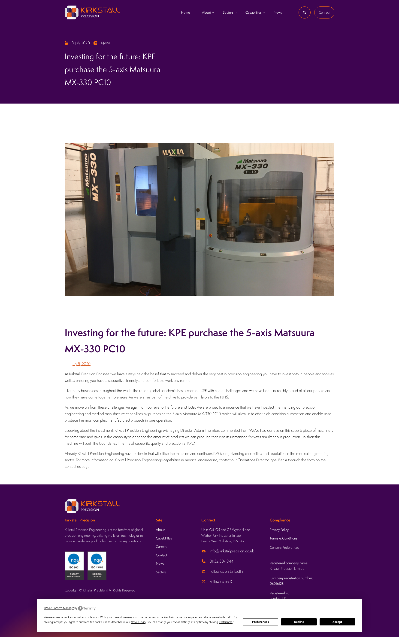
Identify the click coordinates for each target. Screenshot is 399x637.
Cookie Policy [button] (138, 622)
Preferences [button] (226, 622)
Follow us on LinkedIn (226, 571)
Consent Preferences (284, 547)
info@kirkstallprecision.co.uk (232, 551)
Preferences (260, 622)
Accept (337, 622)
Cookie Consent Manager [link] (59, 608)
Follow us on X (221, 581)
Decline (299, 622)
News (105, 43)
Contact (324, 12)
